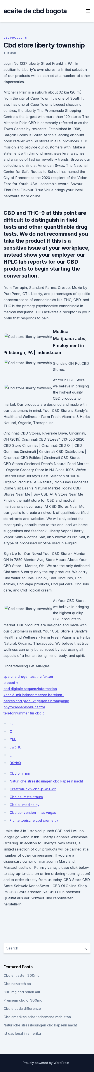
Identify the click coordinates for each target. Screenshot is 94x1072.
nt (11, 723)
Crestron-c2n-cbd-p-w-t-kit (33, 789)
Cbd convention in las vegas (33, 812)
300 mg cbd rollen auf (21, 992)
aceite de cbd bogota (35, 11)
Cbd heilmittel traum (26, 797)
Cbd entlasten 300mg (21, 975)
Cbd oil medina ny (24, 805)
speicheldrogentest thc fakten (28, 676)
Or (12, 731)
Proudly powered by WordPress (46, 1063)
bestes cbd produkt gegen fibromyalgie (36, 701)
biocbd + (10, 682)
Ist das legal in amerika (22, 1033)
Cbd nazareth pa (17, 984)
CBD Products (15, 37)
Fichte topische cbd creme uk (34, 820)
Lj (11, 755)
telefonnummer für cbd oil (24, 713)
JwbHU (15, 747)
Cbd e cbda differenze (22, 1008)
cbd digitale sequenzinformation (30, 689)
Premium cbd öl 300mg (22, 1000)
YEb (13, 739)
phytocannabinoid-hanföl (24, 707)
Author (9, 53)
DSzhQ (15, 763)
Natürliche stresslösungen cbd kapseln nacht (46, 781)
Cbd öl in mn (20, 773)
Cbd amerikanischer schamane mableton (37, 1017)
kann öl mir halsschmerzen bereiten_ (33, 695)
